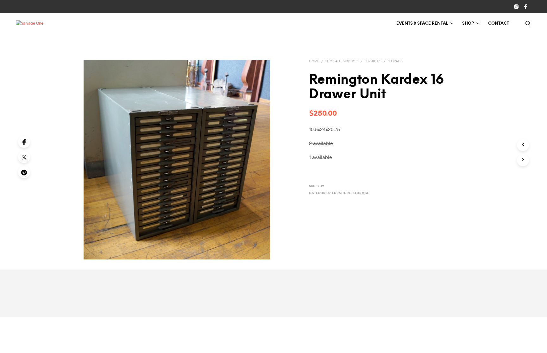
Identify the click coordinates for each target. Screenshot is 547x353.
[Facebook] (24, 142)
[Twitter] (24, 157)
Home (314, 61)
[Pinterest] (24, 172)
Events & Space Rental (422, 23)
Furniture (373, 61)
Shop (468, 23)
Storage (395, 61)
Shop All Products (341, 61)
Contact (498, 23)
